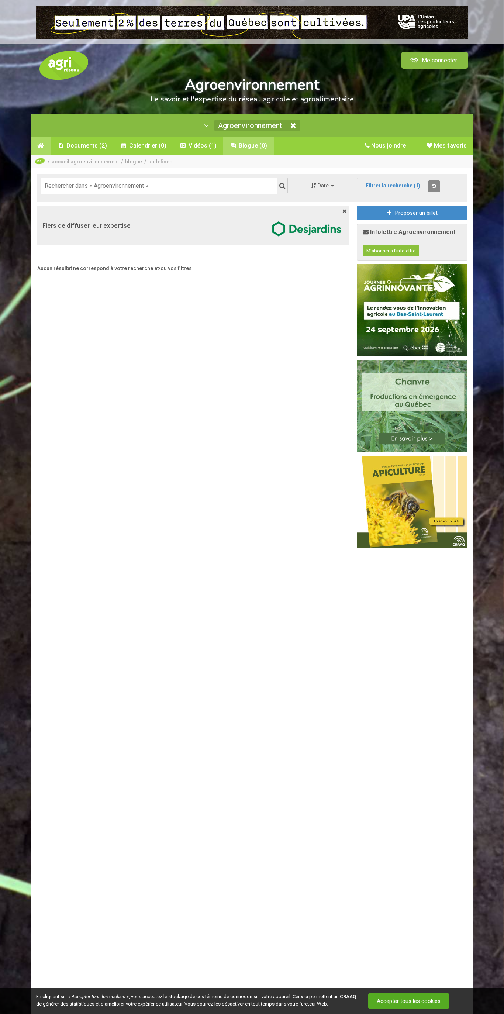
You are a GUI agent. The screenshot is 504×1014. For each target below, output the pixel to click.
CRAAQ (348, 996)
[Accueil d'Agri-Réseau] (64, 65)
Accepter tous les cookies (409, 1001)
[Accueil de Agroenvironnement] (41, 146)
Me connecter (438, 60)
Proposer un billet (416, 213)
